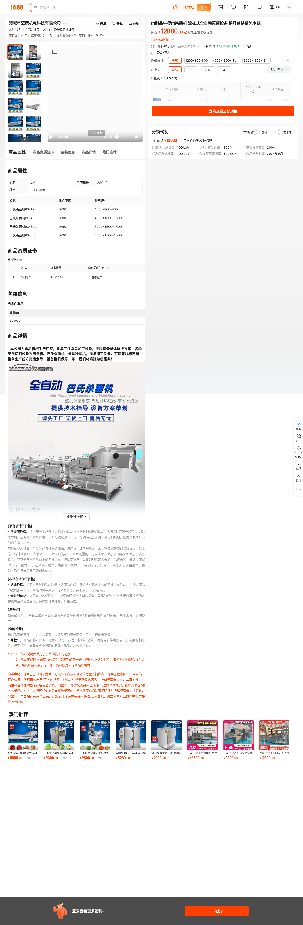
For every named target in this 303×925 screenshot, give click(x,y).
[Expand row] (13, 277)
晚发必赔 (163, 53)
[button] (96, 97)
